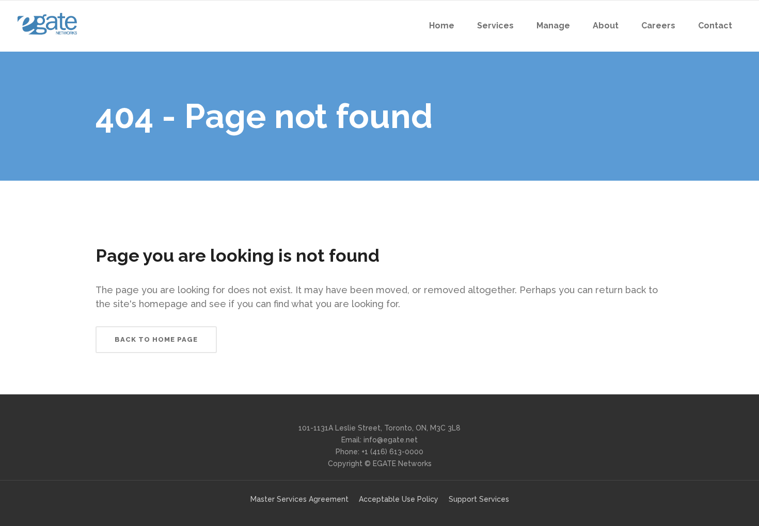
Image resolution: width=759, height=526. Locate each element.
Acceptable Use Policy (398, 499)
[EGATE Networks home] (47, 24)
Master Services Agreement (299, 499)
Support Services (479, 499)
